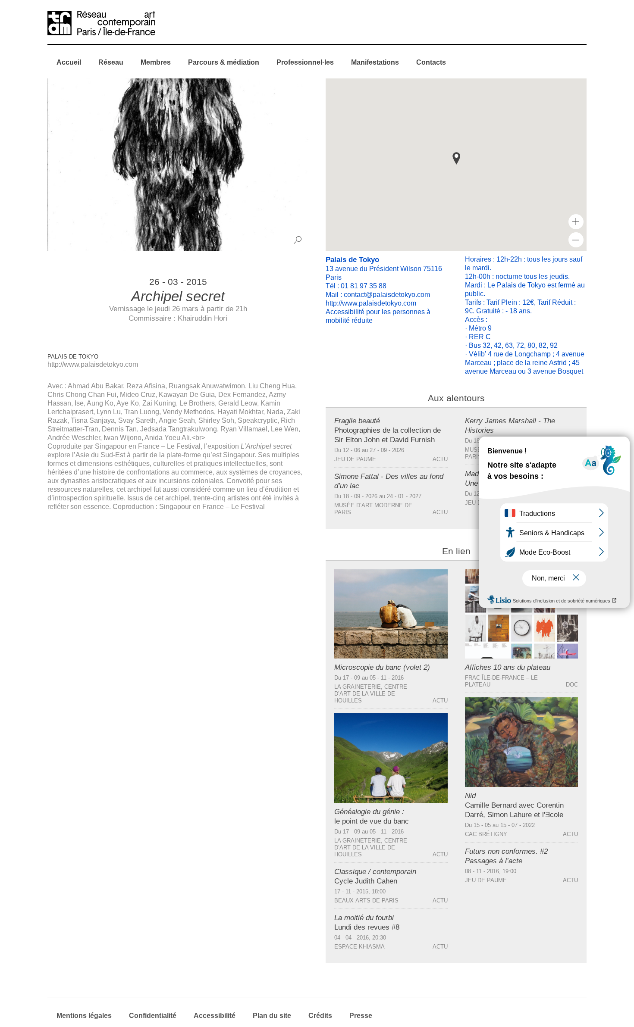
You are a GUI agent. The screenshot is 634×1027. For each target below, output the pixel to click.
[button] (456, 158)
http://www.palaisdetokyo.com (92, 364)
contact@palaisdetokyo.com (387, 294)
